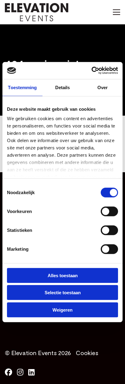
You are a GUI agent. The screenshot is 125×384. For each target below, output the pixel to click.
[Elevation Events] (36, 12)
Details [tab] (62, 87)
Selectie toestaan (63, 292)
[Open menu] (114, 12)
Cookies (87, 352)
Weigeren (62, 309)
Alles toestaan (63, 275)
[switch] (109, 211)
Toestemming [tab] (22, 87)
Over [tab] (102, 87)
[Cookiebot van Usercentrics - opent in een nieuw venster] (91, 71)
